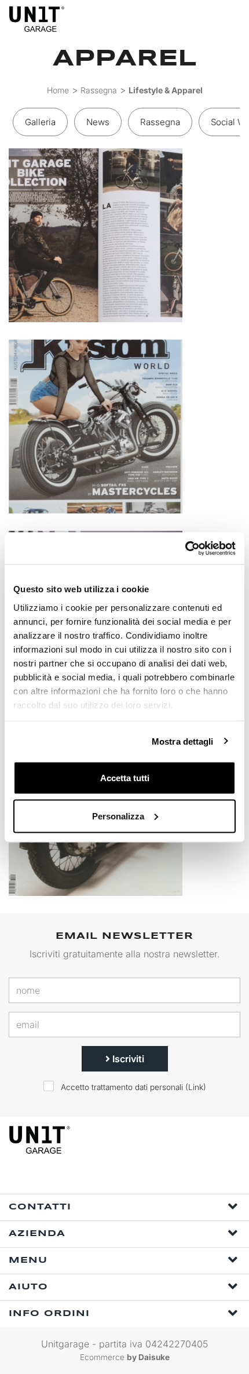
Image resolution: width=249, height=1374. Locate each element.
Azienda (37, 1234)
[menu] (230, 19)
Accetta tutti (124, 778)
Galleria (40, 121)
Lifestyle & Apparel (166, 90)
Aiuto (28, 1287)
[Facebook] (113, 1178)
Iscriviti (127, 1059)
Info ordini (49, 1314)
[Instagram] (139, 1178)
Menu (28, 1260)
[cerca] (185, 19)
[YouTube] (166, 1178)
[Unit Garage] (38, 19)
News (97, 121)
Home (58, 90)
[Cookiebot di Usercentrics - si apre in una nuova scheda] (185, 548)
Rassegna (98, 90)
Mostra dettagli (183, 741)
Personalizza (118, 816)
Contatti (40, 1207)
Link (195, 1087)
